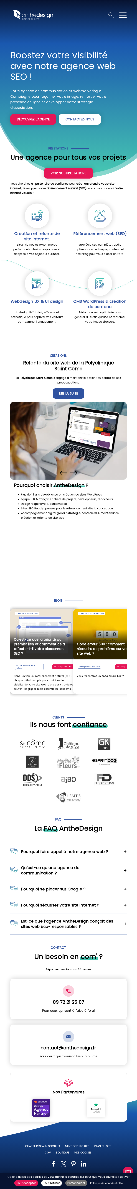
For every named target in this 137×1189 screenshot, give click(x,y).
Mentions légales (77, 1146)
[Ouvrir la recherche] (111, 15)
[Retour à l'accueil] (33, 15)
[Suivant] (73, 472)
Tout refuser (51, 1183)
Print (126, 666)
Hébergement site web (65, 666)
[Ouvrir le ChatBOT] (128, 1172)
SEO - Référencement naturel (26, 666)
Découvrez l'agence (33, 119)
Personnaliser (76, 1183)
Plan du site (102, 1146)
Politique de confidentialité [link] (106, 1183)
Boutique (62, 1152)
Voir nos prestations (68, 173)
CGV (48, 1152)
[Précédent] (63, 472)
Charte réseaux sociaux (42, 1146)
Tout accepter (26, 1183)
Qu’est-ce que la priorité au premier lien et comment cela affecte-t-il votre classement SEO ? (39, 646)
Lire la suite (68, 393)
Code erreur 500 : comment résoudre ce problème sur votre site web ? (80, 649)
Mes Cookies (83, 1152)
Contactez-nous (79, 119)
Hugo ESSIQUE (104, 666)
